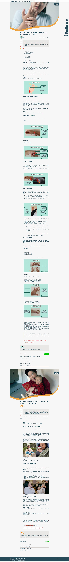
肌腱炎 (37, 340)
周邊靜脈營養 (66, 35)
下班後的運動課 (26, 342)
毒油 (67, 20)
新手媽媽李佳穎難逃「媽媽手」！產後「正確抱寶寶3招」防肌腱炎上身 (30, 356)
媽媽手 (25, 340)
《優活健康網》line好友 (29, 525)
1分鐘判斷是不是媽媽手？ (29, 53)
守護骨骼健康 (55, 1)
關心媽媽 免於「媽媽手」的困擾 (25, 363)
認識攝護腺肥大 (51, 1)
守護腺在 (36, 1)
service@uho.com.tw (20, 559)
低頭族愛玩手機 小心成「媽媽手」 (25, 358)
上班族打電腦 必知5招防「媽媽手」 (25, 546)
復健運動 (45, 340)
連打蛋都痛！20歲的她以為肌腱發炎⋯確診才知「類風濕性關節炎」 (32, 78)
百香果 (67, 23)
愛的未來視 (46, 1)
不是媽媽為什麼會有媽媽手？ (29, 52)
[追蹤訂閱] (21, 48)
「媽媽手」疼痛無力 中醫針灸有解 (25, 548)
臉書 (46, 521)
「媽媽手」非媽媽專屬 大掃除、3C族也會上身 (27, 361)
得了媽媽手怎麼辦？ (28, 54)
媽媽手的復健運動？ (28, 57)
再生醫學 (43, 1)
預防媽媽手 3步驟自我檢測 (24, 550)
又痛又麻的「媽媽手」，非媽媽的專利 (25, 544)
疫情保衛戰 (39, 1)
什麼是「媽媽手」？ (28, 51)
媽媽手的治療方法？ (28, 56)
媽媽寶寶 (24, 406)
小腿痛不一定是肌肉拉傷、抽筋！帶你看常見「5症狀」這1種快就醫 (32, 423)
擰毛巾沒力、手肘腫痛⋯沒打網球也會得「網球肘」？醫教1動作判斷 (32, 112)
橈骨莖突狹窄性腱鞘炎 (31, 340)
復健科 (41, 340)
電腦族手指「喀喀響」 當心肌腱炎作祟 (26, 553)
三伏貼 (67, 26)
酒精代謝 (67, 32)
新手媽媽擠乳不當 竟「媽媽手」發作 (25, 365)
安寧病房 (67, 33)
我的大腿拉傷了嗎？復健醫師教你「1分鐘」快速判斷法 (30, 460)
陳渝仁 (24, 37)
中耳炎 (67, 29)
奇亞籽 (67, 22)
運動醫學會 (31, 342)
